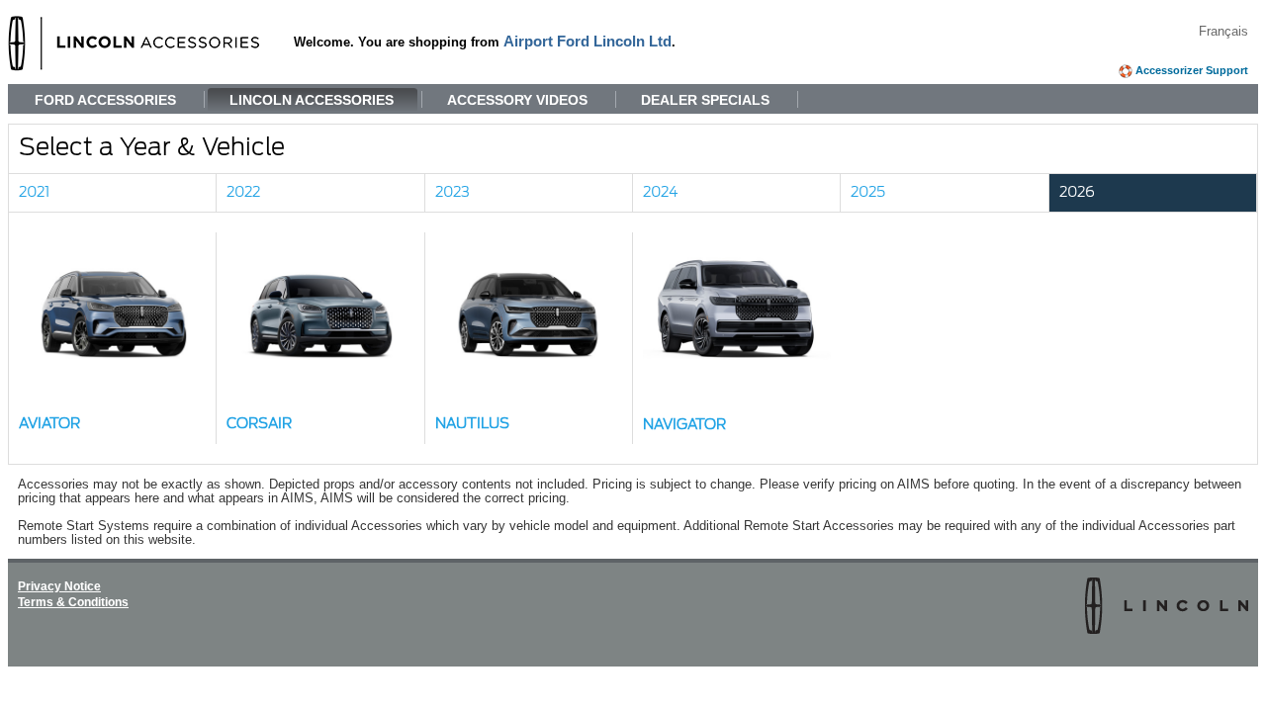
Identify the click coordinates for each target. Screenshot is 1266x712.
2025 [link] (868, 192)
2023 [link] (452, 192)
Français (1223, 32)
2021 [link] (34, 192)
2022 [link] (243, 192)
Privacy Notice (59, 586)
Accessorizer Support (1191, 70)
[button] (113, 338)
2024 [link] (660, 192)
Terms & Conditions (73, 602)
